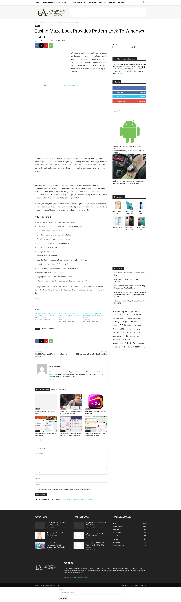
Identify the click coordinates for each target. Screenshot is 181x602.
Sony (121, 343)
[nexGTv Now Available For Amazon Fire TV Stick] (96, 401)
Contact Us (143, 585)
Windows (102, 2)
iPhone (115, 329)
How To (133, 322)
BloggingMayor (53, 374)
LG (133, 329)
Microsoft (128, 332)
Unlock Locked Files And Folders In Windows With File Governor (69, 315)
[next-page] (39, 440)
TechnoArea (90, 372)
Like (144, 88)
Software (42, 23)
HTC (140, 322)
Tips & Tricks (63, 2)
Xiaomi (136, 347)
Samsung (126, 339)
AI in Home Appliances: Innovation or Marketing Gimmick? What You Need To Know (129, 287)
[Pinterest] (46, 45)
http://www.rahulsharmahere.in (57, 369)
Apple (124, 311)
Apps (131, 311)
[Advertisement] (108, 12)
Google (124, 322)
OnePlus (132, 336)
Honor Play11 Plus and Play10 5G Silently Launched (127, 280)
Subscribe (141, 101)
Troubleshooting (78, 2)
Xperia (143, 347)
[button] (143, 3)
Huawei (114, 325)
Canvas (129, 315)
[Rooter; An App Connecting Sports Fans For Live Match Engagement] (71, 424)
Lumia (138, 329)
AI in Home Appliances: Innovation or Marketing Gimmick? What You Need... (56, 545)
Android (116, 311)
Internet (129, 325)
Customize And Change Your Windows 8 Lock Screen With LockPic (93, 315)
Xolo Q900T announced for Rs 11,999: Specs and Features (51, 355)
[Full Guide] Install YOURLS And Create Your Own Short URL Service (96, 545)
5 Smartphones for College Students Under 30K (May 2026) (129, 302)
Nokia (125, 336)
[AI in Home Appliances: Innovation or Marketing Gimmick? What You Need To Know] (40, 545)
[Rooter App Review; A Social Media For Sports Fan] (46, 424)
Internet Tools (138, 325)
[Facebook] (37, 45)
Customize (137, 315)
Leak (122, 329)
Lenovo (128, 329)
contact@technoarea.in (80, 577)
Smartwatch (136, 340)
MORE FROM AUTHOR (58, 389)
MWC (114, 336)
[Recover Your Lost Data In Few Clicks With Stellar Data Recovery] (71, 401)
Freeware (44, 328)
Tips (134, 343)
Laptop (112, 2)
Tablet (128, 343)
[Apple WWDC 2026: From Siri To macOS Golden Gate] (40, 525)
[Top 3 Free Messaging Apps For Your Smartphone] (79, 535)
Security (92, 2)
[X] (41, 45)
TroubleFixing (99, 372)
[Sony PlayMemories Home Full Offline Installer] (79, 525)
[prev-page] (36, 440)
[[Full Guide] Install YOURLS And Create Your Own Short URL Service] (79, 545)
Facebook (123, 318)
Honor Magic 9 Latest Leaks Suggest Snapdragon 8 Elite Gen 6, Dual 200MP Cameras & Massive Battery (130, 294)
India (122, 325)
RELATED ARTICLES (42, 389)
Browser (122, 315)
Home (36, 23)
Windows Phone (126, 347)
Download (38, 299)
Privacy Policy (134, 585)
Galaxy (115, 322)
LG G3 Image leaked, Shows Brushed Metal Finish (90, 354)
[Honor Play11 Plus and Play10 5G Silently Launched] (40, 535)
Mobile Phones (49, 2)
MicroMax (117, 332)
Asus (137, 311)
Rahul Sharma (40, 41)
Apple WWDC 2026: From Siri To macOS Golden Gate (129, 274)
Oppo (138, 336)
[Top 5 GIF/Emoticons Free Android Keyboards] (46, 401)
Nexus (119, 336)
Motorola (137, 332)
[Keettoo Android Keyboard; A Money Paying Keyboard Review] (96, 424)
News (38, 2)
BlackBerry (115, 315)
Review (121, 2)
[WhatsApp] (51, 45)
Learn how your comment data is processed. (77, 499)
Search (114, 44)
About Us (125, 585)
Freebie (129, 318)
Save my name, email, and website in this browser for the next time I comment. (64, 489)
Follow (142, 92)
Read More (120, 73)
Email (61, 589)
